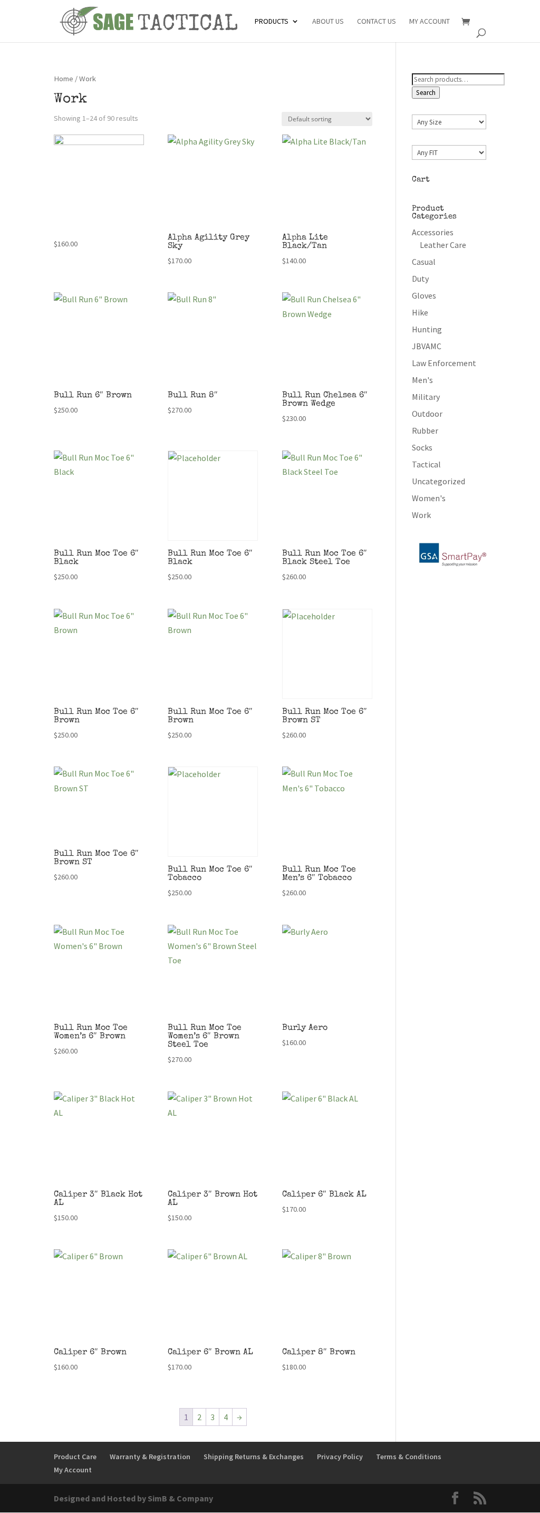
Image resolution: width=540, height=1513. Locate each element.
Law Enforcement (444, 363)
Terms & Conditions (408, 1456)
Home (63, 78)
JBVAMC (426, 346)
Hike (420, 312)
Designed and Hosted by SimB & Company (133, 1498)
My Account (429, 21)
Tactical (426, 464)
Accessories (433, 232)
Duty (420, 278)
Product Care (75, 1456)
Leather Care (443, 245)
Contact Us (376, 21)
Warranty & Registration (150, 1456)
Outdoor (427, 413)
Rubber (425, 430)
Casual (424, 261)
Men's (422, 380)
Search (426, 92)
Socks (422, 447)
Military (426, 396)
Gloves (424, 295)
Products (271, 21)
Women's (429, 498)
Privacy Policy (340, 1456)
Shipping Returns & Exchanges (254, 1456)
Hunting (427, 329)
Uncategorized (438, 481)
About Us (328, 21)
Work (421, 515)
